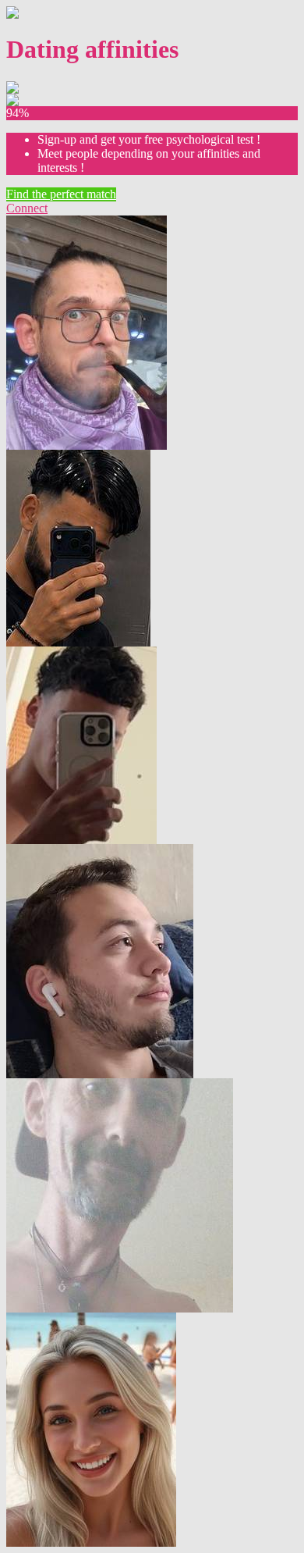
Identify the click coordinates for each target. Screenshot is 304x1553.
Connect (27, 208)
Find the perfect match (61, 194)
